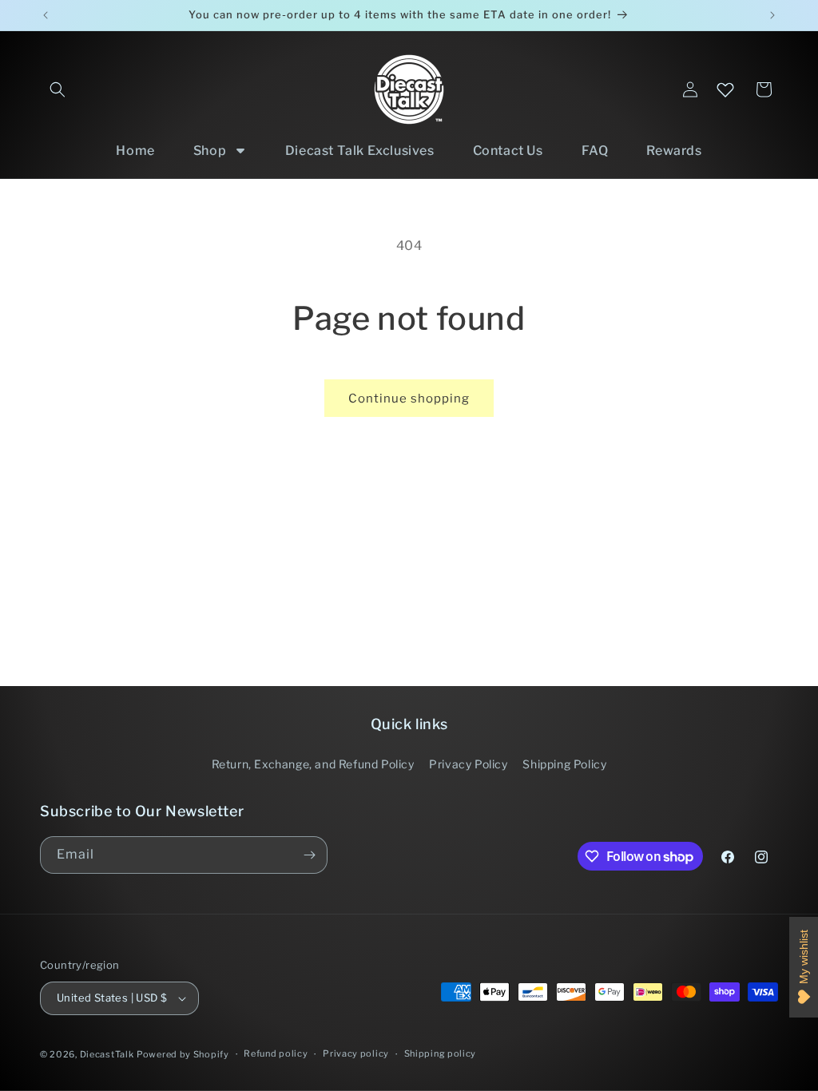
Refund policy (276, 1053)
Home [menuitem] (135, 150)
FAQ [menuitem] (595, 150)
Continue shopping (409, 398)
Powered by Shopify (183, 1054)
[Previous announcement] (45, 15)
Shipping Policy (564, 764)
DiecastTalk (107, 1054)
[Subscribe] (309, 855)
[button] (57, 89)
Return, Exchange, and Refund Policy (313, 764)
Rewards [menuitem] (673, 150)
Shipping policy (440, 1053)
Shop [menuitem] (209, 150)
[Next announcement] (772, 15)
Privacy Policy (468, 764)
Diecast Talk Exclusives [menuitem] (360, 150)
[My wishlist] (725, 89)
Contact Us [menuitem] (508, 150)
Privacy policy (356, 1053)
